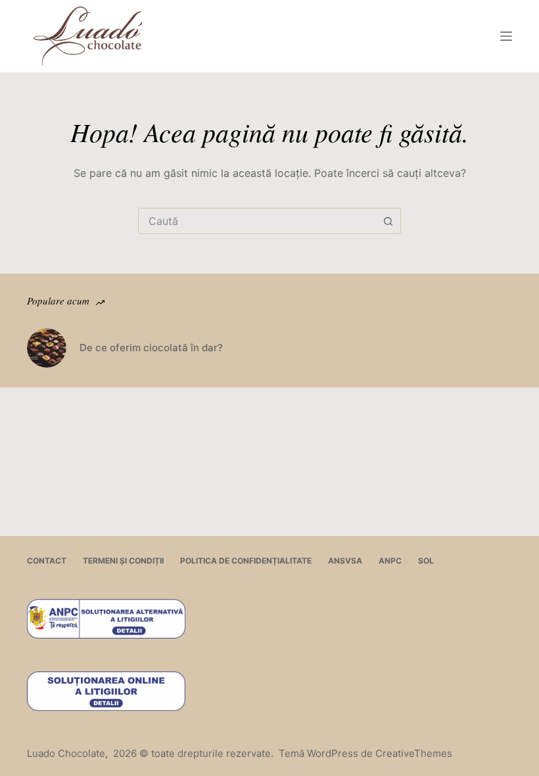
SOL (426, 561)
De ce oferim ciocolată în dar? (151, 347)
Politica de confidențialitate (246, 561)
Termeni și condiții (123, 561)
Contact (46, 561)
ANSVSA (345, 561)
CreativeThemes (413, 753)
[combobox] (257, 221)
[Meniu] (506, 36)
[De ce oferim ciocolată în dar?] (46, 348)
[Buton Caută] (387, 220)
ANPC (390, 561)
